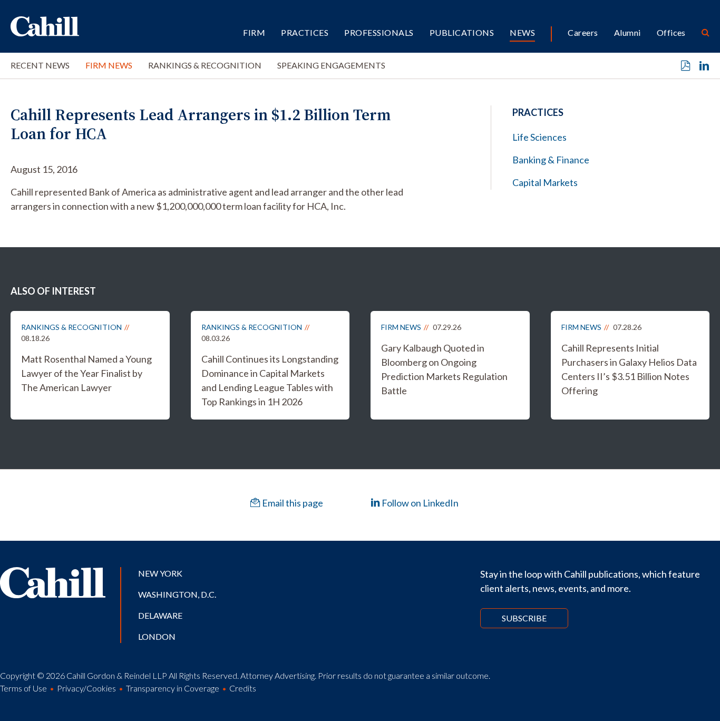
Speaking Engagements (331, 65)
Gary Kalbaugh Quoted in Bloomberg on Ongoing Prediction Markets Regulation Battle (444, 369)
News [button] (522, 32)
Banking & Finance (550, 159)
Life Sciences (539, 137)
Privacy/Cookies (86, 688)
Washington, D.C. (177, 594)
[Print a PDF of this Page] (685, 66)
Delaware (160, 615)
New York (160, 573)
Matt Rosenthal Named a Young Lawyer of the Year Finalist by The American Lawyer (86, 373)
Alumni (627, 32)
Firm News (108, 65)
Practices (304, 32)
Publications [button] (462, 32)
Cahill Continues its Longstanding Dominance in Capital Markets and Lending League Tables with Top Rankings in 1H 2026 (269, 380)
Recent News (40, 65)
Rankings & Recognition (204, 65)
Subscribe (524, 618)
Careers (583, 32)
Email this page (291, 503)
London (157, 636)
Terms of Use (23, 688)
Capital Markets (545, 182)
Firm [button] (254, 32)
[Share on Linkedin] (704, 66)
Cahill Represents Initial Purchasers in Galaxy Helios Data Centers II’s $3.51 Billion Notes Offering (629, 369)
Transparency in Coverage (172, 688)
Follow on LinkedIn (419, 503)
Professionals (378, 32)
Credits (242, 688)
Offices (671, 32)
